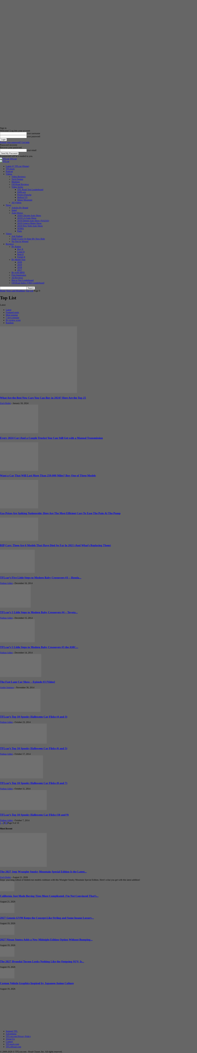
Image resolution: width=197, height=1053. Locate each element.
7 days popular (12, 317)
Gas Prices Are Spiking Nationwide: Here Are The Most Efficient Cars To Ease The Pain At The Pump (60, 513)
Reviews (10, 244)
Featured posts (12, 312)
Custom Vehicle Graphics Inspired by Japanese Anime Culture (37, 983)
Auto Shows (17, 213)
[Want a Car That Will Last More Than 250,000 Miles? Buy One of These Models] (19, 470)
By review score (13, 320)
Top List (29, 291)
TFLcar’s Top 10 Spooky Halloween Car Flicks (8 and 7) (33, 783)
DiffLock (21, 192)
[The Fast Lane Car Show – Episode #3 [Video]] (20, 676)
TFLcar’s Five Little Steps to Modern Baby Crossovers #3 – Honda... (40, 577)
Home (3, 291)
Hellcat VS (22, 197)
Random (10, 323)
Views (9, 233)
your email (31, 150)
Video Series (17, 187)
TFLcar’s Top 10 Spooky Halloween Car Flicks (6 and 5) (33, 748)
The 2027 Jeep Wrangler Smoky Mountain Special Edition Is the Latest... (43, 871)
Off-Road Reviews (20, 184)
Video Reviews (19, 176)
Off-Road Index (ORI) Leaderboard (28, 283)
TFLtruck (10, 169)
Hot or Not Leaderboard (23, 280)
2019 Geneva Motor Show (29, 223)
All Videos (16, 202)
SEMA (20, 228)
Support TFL (12, 1031)
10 (6, 823)
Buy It (20, 249)
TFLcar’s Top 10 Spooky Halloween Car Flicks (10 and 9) (34, 814)
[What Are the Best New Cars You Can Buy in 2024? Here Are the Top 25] (38, 392)
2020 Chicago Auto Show (29, 215)
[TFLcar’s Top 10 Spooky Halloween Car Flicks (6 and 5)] (23, 743)
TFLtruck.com (12, 1044)
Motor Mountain (24, 200)
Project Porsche (24, 195)
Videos (9, 174)
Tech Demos (17, 179)
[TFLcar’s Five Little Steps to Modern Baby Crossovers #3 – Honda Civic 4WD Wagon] (17, 572)
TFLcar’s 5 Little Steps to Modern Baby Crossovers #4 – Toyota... (39, 612)
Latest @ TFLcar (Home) (17, 166)
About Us (10, 1039)
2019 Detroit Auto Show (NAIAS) (33, 220)
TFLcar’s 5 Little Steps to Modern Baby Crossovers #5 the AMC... (39, 647)
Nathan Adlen (6, 583)
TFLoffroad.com (13, 1047)
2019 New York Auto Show (30, 226)
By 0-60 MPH (18, 272)
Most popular (12, 315)
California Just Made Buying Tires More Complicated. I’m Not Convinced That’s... (49, 895)
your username (33, 133)
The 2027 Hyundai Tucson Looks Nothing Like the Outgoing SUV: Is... (42, 961)
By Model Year (18, 259)
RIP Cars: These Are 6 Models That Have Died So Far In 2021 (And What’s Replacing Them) (55, 545)
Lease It (21, 252)
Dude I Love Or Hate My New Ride (28, 239)
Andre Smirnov (7, 687)
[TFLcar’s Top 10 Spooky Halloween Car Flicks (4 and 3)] (20, 711)
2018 (19, 267)
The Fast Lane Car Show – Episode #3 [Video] (27, 681)
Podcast (9, 171)
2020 (19, 262)
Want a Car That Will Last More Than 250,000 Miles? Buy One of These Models (48, 475)
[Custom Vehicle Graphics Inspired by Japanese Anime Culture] (7, 977)
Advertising (11, 1034)
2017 (19, 270)
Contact (9, 1041)
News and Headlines (15, 291)
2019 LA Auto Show (26, 218)
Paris (19, 231)
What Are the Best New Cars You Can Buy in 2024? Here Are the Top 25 (43, 397)
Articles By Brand (20, 207)
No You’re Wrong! (20, 241)
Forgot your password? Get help (14, 142)
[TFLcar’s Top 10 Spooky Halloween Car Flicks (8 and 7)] (21, 777)
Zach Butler (5, 403)
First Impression (19, 275)
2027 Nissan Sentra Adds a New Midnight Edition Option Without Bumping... (46, 939)
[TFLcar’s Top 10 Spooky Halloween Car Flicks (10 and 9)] (23, 809)
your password (33, 136)
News (8, 205)
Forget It (21, 257)
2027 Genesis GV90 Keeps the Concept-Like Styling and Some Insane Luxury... (47, 917)
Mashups (16, 182)
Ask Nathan (17, 236)
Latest (8, 310)
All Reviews (17, 277)
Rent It (20, 254)
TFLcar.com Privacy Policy (18, 1036)
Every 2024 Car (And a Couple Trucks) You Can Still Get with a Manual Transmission (51, 437)
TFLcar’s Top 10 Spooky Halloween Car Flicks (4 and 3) (33, 716)
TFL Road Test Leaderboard (30, 189)
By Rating (16, 246)
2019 (19, 265)
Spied (14, 210)
